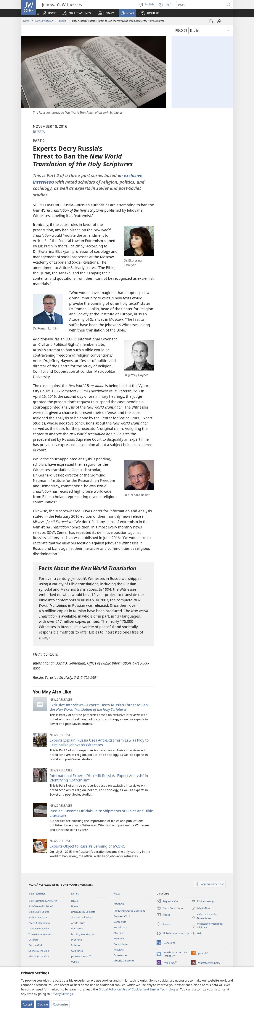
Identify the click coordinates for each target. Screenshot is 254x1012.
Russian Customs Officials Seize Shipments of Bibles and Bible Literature (101, 813)
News (26, 20)
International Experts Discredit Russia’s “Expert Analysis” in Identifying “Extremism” (99, 778)
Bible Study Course (38, 911)
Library (75, 893)
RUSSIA (39, 131)
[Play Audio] (211, 21)
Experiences (120, 955)
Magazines (77, 928)
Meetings (119, 933)
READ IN (181, 30)
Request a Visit (122, 916)
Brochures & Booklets (83, 911)
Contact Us (120, 921)
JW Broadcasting (81, 956)
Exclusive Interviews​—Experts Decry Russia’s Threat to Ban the (99, 707)
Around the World (124, 960)
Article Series (78, 923)
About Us (119, 903)
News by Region (44, 20)
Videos (75, 962)
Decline (42, 1004)
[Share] (219, 21)
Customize (60, 1004)
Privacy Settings (62, 994)
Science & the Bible (38, 950)
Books (74, 906)
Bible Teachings (36, 893)
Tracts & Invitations (82, 917)
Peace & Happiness (39, 923)
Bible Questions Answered (42, 900)
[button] (77, 13)
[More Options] (227, 21)
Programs (76, 939)
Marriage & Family (38, 928)
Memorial (119, 938)
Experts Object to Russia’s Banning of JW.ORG (87, 846)
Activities (119, 949)
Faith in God (35, 945)
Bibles (74, 900)
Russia (62, 20)
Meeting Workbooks (82, 934)
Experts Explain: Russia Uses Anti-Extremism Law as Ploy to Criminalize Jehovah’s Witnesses (99, 742)
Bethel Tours (121, 927)
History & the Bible (38, 956)
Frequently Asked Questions (129, 910)
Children (33, 939)
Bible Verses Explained (40, 906)
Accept (27, 1004)
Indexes (75, 945)
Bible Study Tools (37, 917)
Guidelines (77, 950)
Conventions (121, 944)
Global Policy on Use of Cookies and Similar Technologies (139, 989)
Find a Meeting (202, 902)
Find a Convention (170, 908)
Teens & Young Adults (40, 934)
